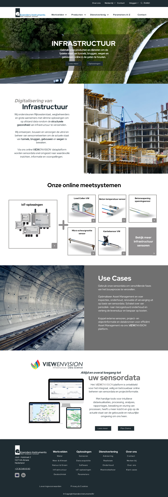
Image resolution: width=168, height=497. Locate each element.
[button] (133, 3)
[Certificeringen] (112, 488)
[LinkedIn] (23, 475)
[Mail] (17, 475)
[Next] (54, 246)
